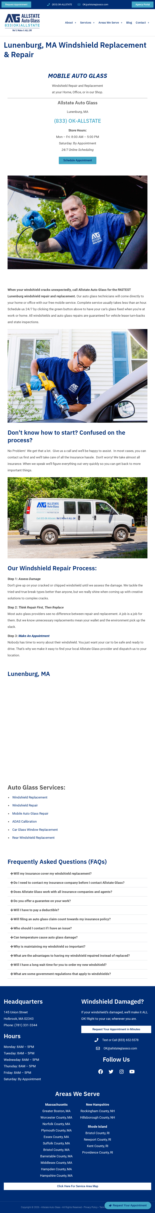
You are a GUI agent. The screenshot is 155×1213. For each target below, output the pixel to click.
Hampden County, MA (56, 1169)
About (69, 22)
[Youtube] (132, 1071)
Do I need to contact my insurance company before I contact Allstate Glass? (69, 883)
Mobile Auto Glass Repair (30, 813)
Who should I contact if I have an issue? (43, 928)
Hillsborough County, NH (97, 1117)
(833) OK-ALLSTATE (77, 120)
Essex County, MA (56, 1137)
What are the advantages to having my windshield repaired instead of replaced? (72, 955)
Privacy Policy (91, 1207)
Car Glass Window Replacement (35, 830)
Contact (141, 22)
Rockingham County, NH (98, 1111)
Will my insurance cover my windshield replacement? (52, 873)
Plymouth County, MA (56, 1130)
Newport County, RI (97, 1139)
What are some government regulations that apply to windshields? (62, 974)
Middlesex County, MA (56, 1163)
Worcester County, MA (56, 1117)
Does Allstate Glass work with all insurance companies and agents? (63, 892)
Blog (129, 22)
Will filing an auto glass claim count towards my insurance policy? (62, 919)
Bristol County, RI (97, 1133)
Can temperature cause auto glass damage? (46, 937)
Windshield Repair (25, 805)
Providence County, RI (97, 1152)
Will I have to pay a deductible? (36, 910)
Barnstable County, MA (56, 1156)
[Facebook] (100, 1071)
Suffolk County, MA (56, 1143)
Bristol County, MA (56, 1150)
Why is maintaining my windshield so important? (49, 946)
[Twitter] (111, 1071)
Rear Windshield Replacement (33, 838)
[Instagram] (121, 1071)
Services (85, 22)
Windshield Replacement (29, 797)
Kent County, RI (97, 1146)
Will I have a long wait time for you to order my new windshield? (60, 965)
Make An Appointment (34, 636)
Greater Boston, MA (56, 1111)
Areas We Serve (108, 22)
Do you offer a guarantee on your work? (42, 901)
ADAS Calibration (24, 821)
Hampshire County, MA (56, 1175)
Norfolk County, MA (56, 1124)
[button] (77, 873)
